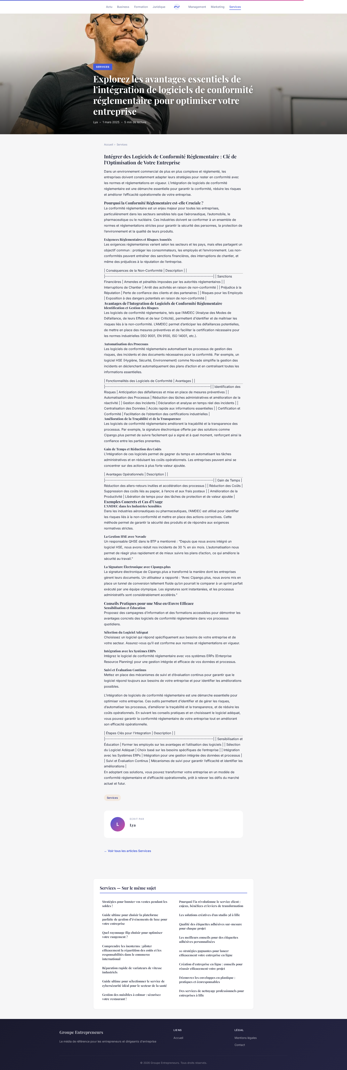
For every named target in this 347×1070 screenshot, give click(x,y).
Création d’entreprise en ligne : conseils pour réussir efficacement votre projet (211, 966)
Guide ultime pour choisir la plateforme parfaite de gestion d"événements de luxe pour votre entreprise (134, 919)
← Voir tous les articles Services (127, 851)
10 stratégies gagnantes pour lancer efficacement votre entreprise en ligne (206, 953)
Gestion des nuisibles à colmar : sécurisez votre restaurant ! (131, 997)
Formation (141, 6)
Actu (109, 6)
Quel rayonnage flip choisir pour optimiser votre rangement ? (132, 935)
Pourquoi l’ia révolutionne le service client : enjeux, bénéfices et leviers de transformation (211, 904)
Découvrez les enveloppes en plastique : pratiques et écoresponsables (207, 980)
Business (123, 6)
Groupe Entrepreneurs (81, 1032)
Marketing (218, 6)
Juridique (159, 6)
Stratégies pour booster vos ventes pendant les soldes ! (134, 904)
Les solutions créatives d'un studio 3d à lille (209, 915)
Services (235, 6)
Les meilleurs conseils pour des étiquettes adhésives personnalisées (208, 939)
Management (197, 6)
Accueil (108, 144)
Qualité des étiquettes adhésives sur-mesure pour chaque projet (210, 926)
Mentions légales (246, 1037)
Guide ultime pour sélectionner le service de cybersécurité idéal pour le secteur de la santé (134, 983)
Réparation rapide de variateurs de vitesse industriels (132, 970)
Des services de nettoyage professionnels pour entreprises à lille (211, 993)
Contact (240, 1044)
